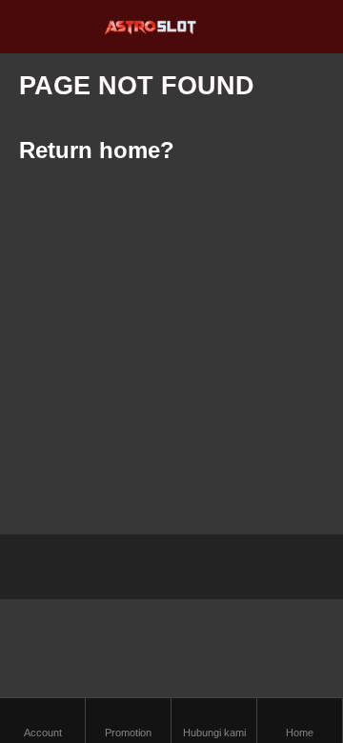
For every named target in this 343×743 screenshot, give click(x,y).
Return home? (96, 150)
